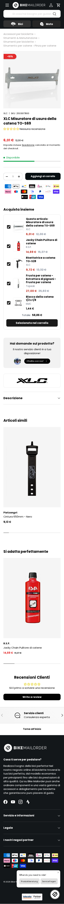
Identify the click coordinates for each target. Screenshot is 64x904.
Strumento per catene (17, 45)
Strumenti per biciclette (18, 41)
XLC (5, 113)
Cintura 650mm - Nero (17, 516)
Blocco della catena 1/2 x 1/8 (40, 298)
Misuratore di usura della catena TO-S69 (40, 222)
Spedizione (28, 145)
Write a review (32, 697)
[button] (58, 5)
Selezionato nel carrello (32, 323)
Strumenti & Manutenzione (20, 38)
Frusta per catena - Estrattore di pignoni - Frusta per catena (41, 279)
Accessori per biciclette (18, 34)
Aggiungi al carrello (43, 176)
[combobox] (32, 14)
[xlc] (32, 381)
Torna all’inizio (32, 729)
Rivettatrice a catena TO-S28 (40, 259)
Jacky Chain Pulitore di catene (41, 241)
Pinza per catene (45, 45)
